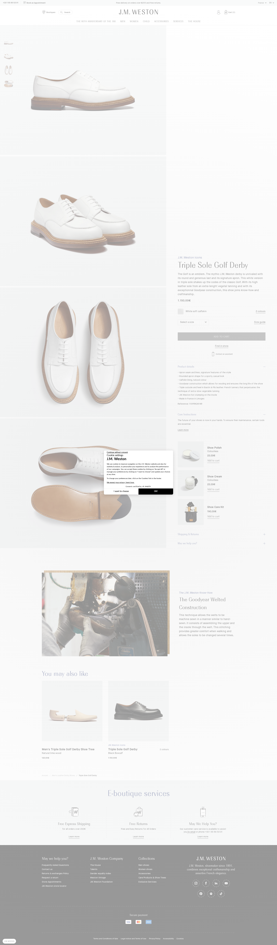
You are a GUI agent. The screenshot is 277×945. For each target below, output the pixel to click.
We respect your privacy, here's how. (120, 482)
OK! (156, 491)
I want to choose (121, 491)
